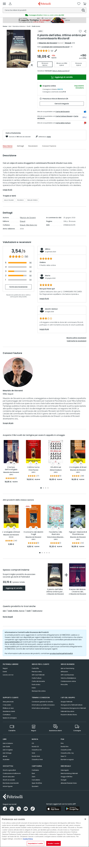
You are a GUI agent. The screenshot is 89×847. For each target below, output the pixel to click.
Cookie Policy (28, 839)
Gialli (28, 611)
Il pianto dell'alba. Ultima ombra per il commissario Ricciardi (55, 590)
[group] (44, 15)
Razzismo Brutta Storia (69, 715)
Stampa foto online (38, 691)
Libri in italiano (8, 743)
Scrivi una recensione (18, 287)
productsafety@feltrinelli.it (61, 653)
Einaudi (68, 43)
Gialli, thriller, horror (16, 611)
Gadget (63, 780)
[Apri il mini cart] (85, 4)
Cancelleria (36, 780)
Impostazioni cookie (35, 843)
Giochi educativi (8, 777)
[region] (44, 831)
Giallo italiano (9, 200)
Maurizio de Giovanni (48, 43)
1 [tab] (18, 66)
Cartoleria (35, 770)
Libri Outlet (6, 747)
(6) (30, 263)
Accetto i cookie (53, 843)
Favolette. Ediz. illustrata (55, 533)
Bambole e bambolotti (11, 783)
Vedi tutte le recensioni (76, 341)
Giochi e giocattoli (9, 770)
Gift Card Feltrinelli (38, 675)
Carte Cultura (36, 678)
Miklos (47, 249)
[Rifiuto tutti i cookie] (85, 819)
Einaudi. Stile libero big (28, 225)
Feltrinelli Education (67, 711)
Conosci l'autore (49, 146)
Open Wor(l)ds (37, 783)
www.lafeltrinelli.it (12, 642)
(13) (26, 256)
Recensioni (32, 146)
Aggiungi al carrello (63, 77)
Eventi (5, 672)
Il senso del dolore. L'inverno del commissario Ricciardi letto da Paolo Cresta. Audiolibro (77, 590)
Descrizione (7, 146)
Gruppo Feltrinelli (66, 702)
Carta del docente (38, 681)
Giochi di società (9, 780)
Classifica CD (36, 750)
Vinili (33, 753)
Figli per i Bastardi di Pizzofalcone (78, 533)
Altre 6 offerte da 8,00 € (61, 71)
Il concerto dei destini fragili (33, 533)
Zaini (33, 777)
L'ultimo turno (33, 467)
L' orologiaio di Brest (11, 532)
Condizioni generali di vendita (42, 702)
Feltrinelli (48, 71)
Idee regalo (65, 770)
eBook (5, 756)
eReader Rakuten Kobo (69, 783)
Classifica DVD (66, 750)
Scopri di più (8, 423)
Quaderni (35, 786)
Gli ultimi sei (55, 467)
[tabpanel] (19, 49)
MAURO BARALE (51, 309)
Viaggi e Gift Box (66, 777)
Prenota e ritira (37, 672)
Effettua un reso (8, 708)
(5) (30, 276)
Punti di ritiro (36, 685)
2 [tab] (43, 488)
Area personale (8, 702)
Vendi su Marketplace (68, 678)
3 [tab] (45, 488)
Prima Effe (64, 685)
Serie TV (63, 756)
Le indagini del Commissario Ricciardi (55, 47)
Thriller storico (32, 200)
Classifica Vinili (37, 759)
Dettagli (20, 146)
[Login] (10, 4)
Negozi (5, 668)
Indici (34, 688)
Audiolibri (6, 759)
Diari (33, 773)
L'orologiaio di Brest (78, 467)
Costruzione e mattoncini (12, 773)
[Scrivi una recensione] (55, 50)
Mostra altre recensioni (76, 338)
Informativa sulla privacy (41, 708)
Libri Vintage (7, 753)
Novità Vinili (36, 756)
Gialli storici (37, 611)
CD (33, 743)
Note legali (8, 617)
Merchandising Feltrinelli (69, 773)
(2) (30, 271)
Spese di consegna (10, 718)
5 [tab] (49, 552)
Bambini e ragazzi (67, 759)
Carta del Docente (63, 112)
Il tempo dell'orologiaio (11, 468)
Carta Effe (35, 668)
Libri (4, 611)
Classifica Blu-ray (67, 753)
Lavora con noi (8, 675)
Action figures (8, 786)
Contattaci (7, 715)
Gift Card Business (67, 675)
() (52, 51)
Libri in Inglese (8, 750)
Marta (47, 275)
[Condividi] (85, 31)
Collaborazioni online (68, 681)
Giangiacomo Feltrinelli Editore (71, 705)
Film (62, 743)
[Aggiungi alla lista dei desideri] (80, 31)
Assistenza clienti (9, 711)
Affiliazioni (64, 672)
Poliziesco (20, 200)
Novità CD (35, 747)
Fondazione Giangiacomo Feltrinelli (73, 708)
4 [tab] (46, 552)
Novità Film (64, 747)
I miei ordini (7, 705)
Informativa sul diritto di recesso (43, 705)
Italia (49, 137)
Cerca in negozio (62, 103)
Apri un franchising (67, 668)
